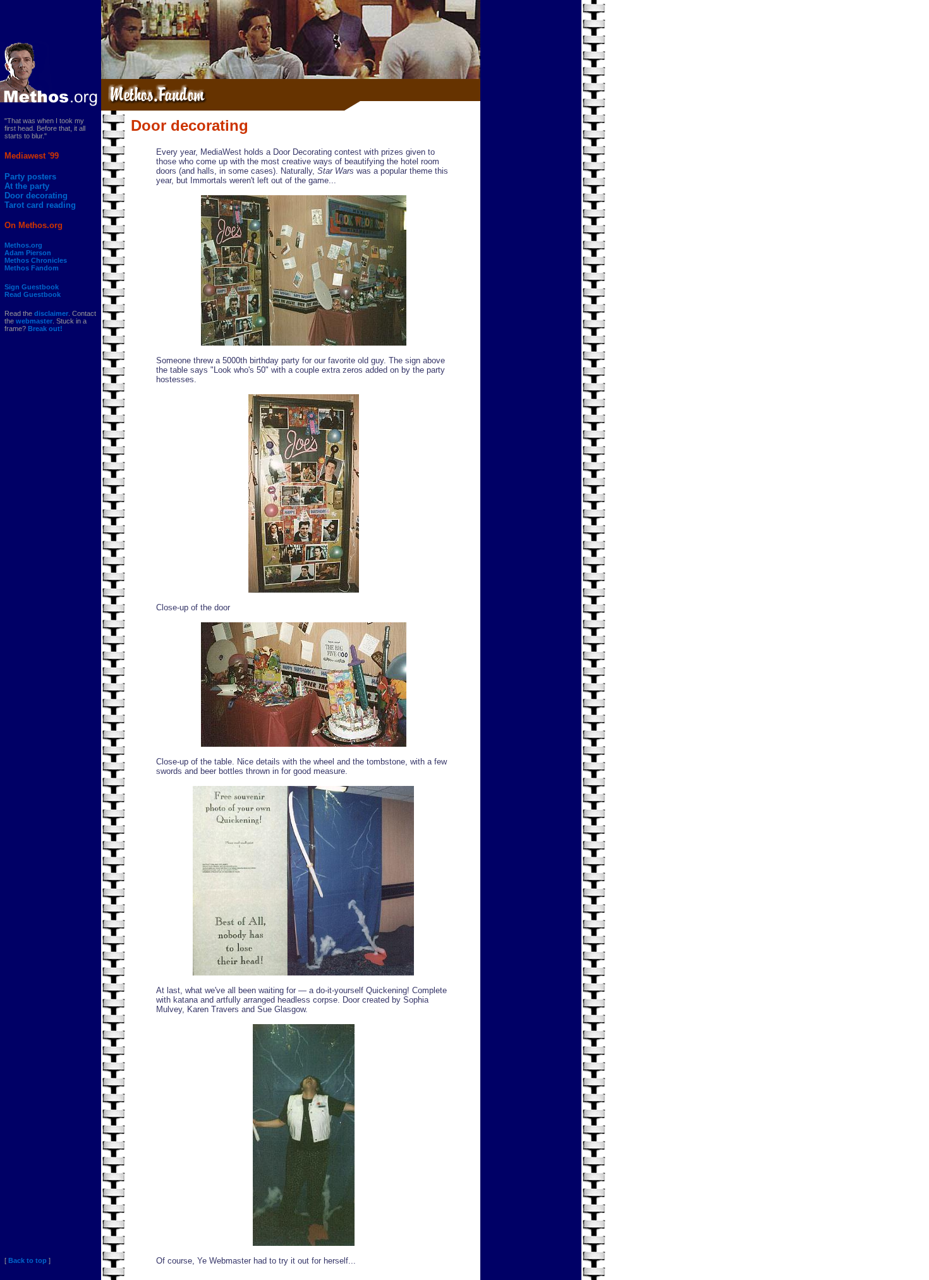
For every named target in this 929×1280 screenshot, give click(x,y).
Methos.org (23, 245)
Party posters (30, 176)
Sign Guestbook (31, 287)
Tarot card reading (40, 205)
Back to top (27, 1260)
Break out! (45, 328)
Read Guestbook (32, 294)
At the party (26, 186)
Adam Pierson (27, 253)
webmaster (34, 321)
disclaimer (51, 313)
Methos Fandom (31, 268)
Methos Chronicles (35, 260)
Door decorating (36, 195)
